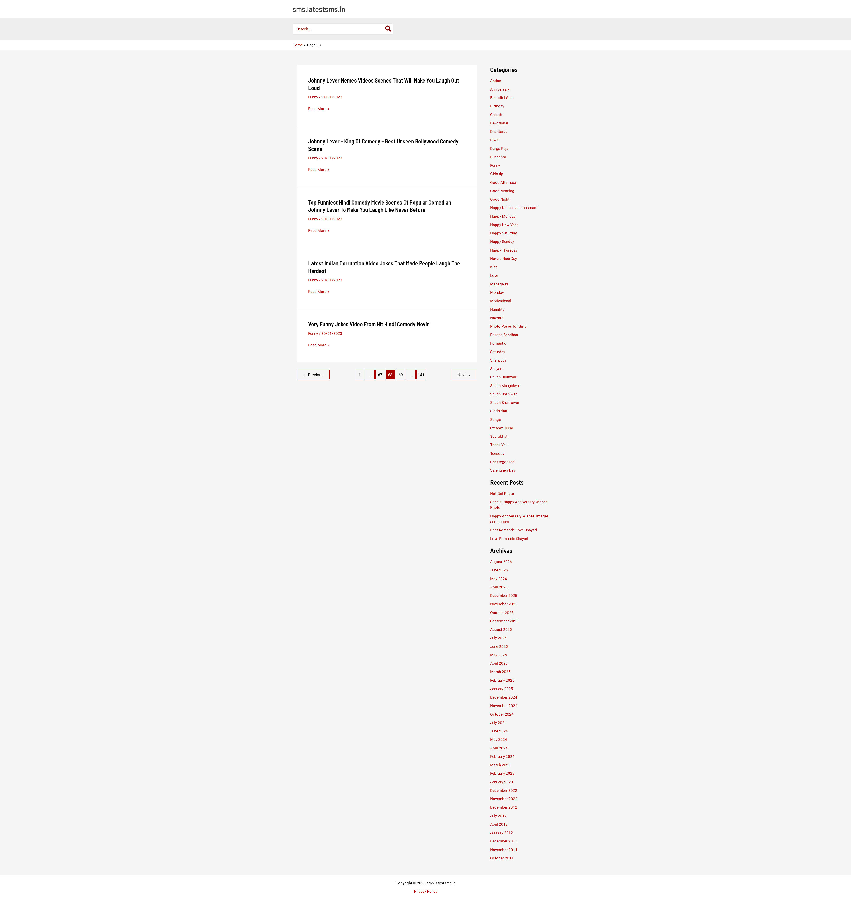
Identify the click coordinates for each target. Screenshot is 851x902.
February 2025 (502, 680)
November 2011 (503, 850)
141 (421, 374)
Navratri (497, 318)
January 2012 (501, 832)
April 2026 (499, 587)
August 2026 (501, 561)
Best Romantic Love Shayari (513, 530)
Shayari (496, 368)
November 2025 (503, 604)
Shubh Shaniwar (503, 394)
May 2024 (498, 739)
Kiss (494, 267)
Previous (313, 374)
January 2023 (501, 782)
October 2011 (502, 858)
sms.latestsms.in (319, 9)
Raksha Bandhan (504, 335)
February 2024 (502, 756)
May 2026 (498, 579)
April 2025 (499, 663)
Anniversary (500, 89)
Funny (313, 97)
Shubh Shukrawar (504, 402)
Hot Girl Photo (502, 493)
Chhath (496, 114)
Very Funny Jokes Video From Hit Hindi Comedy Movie (369, 324)
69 (400, 374)
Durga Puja (499, 148)
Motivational (500, 301)
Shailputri (498, 360)
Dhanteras (498, 131)
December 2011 (503, 841)
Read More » (318, 109)
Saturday (497, 352)
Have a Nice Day (503, 258)
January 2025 (501, 689)
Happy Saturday (503, 233)
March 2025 (500, 672)
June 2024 (499, 731)
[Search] (388, 29)
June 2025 (499, 646)
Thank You (498, 445)
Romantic (498, 343)
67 (380, 374)
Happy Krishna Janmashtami (514, 207)
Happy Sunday (502, 241)
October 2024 (502, 714)
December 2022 (503, 790)
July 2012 (498, 816)
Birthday (497, 106)
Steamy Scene (502, 428)
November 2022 (503, 799)
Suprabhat (498, 436)
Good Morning (502, 191)
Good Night (499, 199)
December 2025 (503, 595)
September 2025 (504, 621)
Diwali (495, 140)
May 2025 (498, 655)
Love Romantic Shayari (509, 538)
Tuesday (497, 453)
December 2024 (503, 697)
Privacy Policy (425, 891)
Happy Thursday (503, 250)
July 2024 (498, 722)
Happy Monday (502, 216)
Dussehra (498, 157)
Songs (495, 419)
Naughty (497, 309)
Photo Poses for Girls (508, 326)
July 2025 (498, 638)
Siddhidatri (499, 411)
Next (464, 374)
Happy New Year (504, 225)
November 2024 (503, 705)
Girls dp (496, 174)
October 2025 (502, 612)
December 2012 (503, 807)
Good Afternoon (503, 182)
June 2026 (499, 570)
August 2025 (501, 629)
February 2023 (502, 773)
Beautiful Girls (502, 97)
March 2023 (500, 765)
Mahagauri (499, 284)
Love (494, 275)
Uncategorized (502, 462)
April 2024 (499, 748)
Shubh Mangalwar (505, 385)
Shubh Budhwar (503, 377)
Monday (497, 292)
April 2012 (499, 824)
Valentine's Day (502, 470)
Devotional (499, 123)
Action (495, 81)
